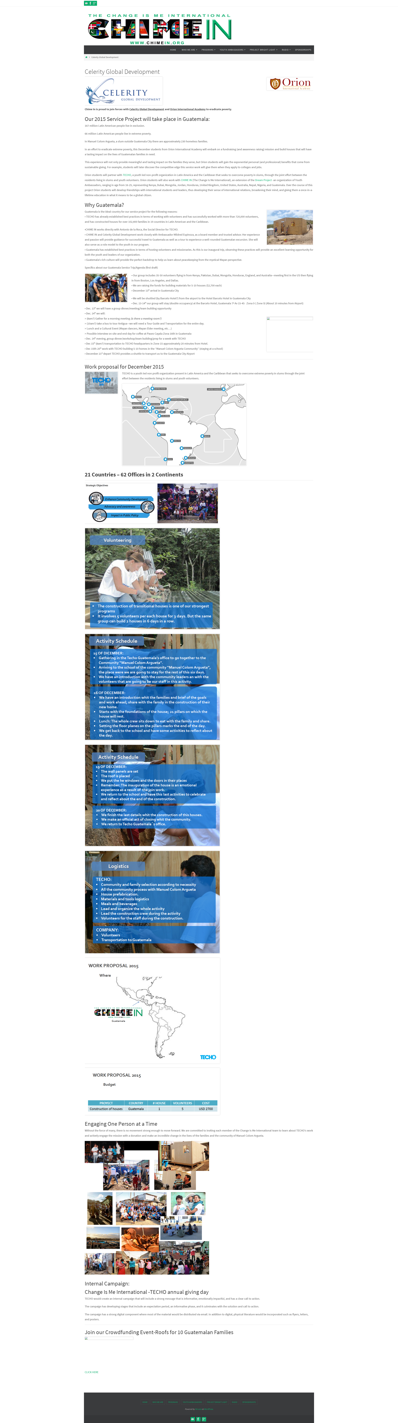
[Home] (86, 57)
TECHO (127, 175)
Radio (234, 1402)
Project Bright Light (217, 1402)
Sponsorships (249, 1402)
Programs (173, 1402)
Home (145, 1402)
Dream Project (263, 180)
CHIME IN (186, 180)
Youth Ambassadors (192, 1402)
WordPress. (208, 1409)
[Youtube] (86, 3)
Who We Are (158, 1402)
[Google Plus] (94, 3)
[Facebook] (90, 3)
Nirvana (198, 1409)
